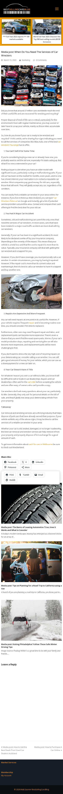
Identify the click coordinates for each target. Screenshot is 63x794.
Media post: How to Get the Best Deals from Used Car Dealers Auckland (14, 750)
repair (31, 322)
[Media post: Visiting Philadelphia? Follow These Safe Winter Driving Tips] (31, 620)
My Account (6, 775)
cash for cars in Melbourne (41, 444)
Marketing (26, 60)
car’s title (31, 382)
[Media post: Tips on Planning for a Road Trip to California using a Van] (31, 561)
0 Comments (41, 60)
